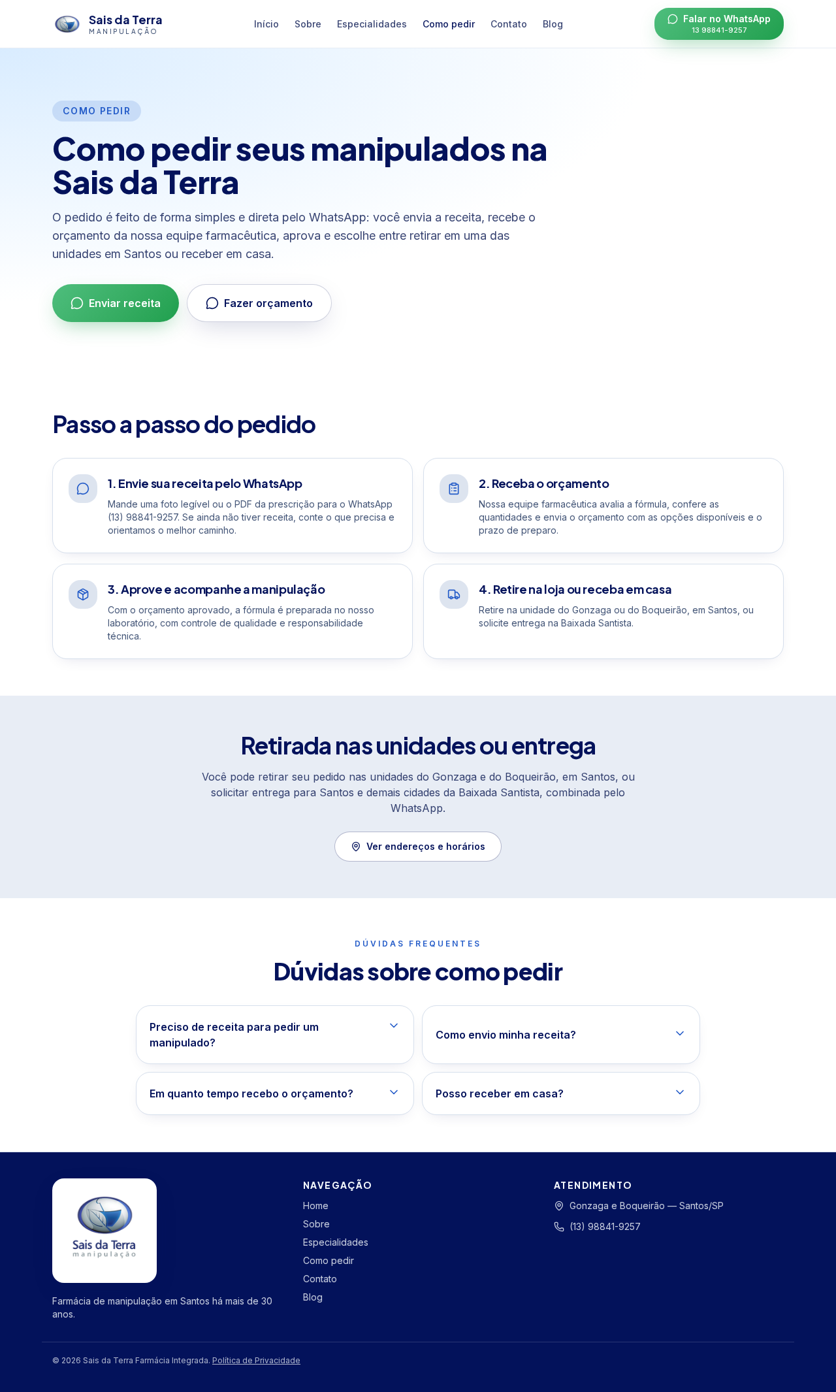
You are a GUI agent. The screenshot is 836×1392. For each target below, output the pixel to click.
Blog (553, 23)
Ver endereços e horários (425, 846)
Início (266, 23)
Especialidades (372, 23)
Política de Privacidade (256, 1360)
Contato (508, 23)
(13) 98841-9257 (605, 1226)
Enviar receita (125, 303)
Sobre (308, 23)
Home (316, 1205)
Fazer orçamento (268, 303)
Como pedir (449, 23)
